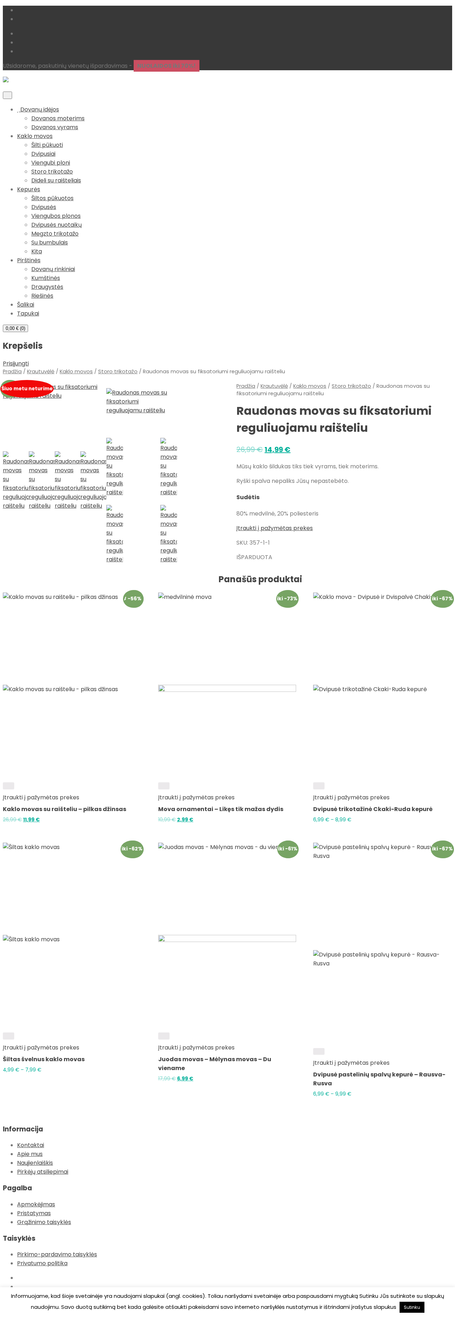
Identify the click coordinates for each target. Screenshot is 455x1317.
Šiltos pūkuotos (52, 198)
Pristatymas (34, 1213)
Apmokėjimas (36, 1204)
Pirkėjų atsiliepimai (42, 1172)
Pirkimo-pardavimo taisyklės (57, 1254)
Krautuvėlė (40, 371)
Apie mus (30, 1154)
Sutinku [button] (412, 1307)
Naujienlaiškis (35, 1163)
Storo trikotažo (52, 171)
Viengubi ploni (50, 163)
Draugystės (47, 287)
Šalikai (25, 305)
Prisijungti (16, 363)
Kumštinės (45, 278)
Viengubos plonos (56, 216)
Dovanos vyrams (54, 127)
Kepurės (28, 189)
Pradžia (12, 371)
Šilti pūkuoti (47, 145)
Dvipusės (43, 207)
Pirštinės (29, 260)
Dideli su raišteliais (56, 180)
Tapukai (28, 313)
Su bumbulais (49, 242)
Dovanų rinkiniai (53, 269)
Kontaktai (30, 1145)
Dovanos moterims (58, 118)
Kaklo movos (35, 136)
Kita (36, 251)
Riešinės (42, 296)
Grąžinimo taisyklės (44, 1222)
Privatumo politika (42, 1263)
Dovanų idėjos (39, 109)
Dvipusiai (43, 154)
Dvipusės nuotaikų (56, 225)
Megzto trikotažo (55, 234)
